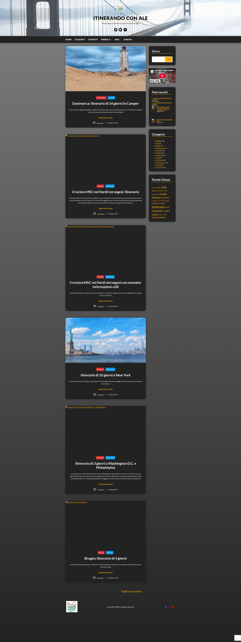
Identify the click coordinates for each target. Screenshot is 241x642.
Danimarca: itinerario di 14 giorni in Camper (105, 103)
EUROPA (111, 98)
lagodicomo (154, 200)
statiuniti (161, 214)
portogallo (167, 207)
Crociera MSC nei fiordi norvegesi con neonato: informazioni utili (163, 108)
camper (153, 187)
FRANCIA (159, 153)
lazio (159, 200)
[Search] (168, 59)
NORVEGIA (110, 186)
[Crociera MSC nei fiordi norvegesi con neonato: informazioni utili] (154, 112)
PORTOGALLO (160, 162)
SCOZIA (158, 165)
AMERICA (100, 369)
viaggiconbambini (159, 217)
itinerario (165, 197)
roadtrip (166, 211)
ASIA (157, 143)
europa (165, 190)
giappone (156, 197)
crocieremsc (160, 190)
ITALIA (158, 158)
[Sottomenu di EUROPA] (132, 39)
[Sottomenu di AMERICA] (111, 39)
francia (163, 193)
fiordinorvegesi (155, 194)
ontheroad (158, 206)
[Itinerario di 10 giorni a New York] (154, 123)
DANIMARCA (101, 98)
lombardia (166, 200)
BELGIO (158, 146)
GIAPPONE (159, 155)
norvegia (162, 203)
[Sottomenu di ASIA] (120, 39)
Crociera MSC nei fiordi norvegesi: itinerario (105, 192)
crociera (154, 190)
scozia (155, 214)
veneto (165, 214)
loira (162, 200)
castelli (158, 187)
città (163, 187)
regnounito (157, 210)
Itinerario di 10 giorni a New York (106, 375)
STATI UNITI (110, 369)
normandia (155, 203)
